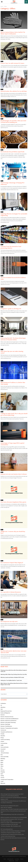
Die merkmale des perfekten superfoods (12, 152)
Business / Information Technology (8, 722)
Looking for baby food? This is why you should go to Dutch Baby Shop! (14, 414)
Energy (2, 737)
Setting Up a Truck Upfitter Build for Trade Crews (11, 680)
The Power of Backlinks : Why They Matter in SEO (11, 826)
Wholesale (3, 783)
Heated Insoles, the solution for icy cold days (14, 91)
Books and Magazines (5, 712)
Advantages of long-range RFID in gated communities (12, 444)
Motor (2, 762)
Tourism (2, 777)
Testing (2, 775)
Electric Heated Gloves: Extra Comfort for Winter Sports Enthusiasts (13, 33)
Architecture (3, 703)
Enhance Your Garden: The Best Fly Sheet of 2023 (11, 822)
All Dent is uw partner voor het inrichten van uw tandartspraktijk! (14, 817)
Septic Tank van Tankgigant (6, 807)
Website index (11, 860)
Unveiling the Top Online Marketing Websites (10, 795)
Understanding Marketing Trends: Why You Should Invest (12, 814)
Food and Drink (4, 743)
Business (3, 714)
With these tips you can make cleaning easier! (12, 352)
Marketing (3, 758)
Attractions (3, 707)
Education (3, 735)
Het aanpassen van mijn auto (9, 621)
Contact (16, 860)
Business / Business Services (7, 716)
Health (2, 745)
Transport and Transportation (7, 779)
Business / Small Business (6, 726)
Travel (2, 781)
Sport (2, 773)
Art (1, 705)
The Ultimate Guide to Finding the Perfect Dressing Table (12, 834)
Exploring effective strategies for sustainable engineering (14, 215)
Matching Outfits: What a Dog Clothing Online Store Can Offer (14, 674)
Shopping (3, 771)
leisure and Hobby (4, 756)
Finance (2, 741)
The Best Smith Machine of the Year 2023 (9, 824)
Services (2, 770)
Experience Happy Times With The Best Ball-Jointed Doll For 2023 (14, 809)
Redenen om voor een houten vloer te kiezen (14, 474)
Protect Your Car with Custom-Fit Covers (12, 63)
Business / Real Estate (5, 724)
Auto (2, 709)
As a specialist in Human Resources (11, 592)
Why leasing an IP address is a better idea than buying (13, 383)
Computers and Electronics (6, 731)
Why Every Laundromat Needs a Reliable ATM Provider (12, 677)
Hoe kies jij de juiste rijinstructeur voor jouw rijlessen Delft (13, 652)
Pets (2, 768)
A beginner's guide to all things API (11, 309)
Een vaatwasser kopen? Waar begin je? (12, 563)
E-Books (2, 733)
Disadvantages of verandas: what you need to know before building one (13, 121)
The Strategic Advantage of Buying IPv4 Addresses (12, 184)
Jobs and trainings (5, 752)
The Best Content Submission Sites (8, 836)
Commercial (3, 730)
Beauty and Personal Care (6, 711)
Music (2, 764)
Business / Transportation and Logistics (9, 728)
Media (2, 760)
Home (5, 859)
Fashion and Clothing (5, 739)
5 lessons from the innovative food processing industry (11, 247)
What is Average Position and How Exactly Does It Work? (12, 794)
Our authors (17, 859)
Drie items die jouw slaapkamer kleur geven (13, 502)
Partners (21, 859)
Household (3, 749)
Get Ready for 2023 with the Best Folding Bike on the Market (13, 830)
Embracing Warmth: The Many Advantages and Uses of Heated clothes (13, 339)
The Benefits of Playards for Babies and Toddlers (11, 832)
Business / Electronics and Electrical (8, 720)
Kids (2, 754)
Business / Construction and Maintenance (9, 718)
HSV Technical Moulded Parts (7, 829)
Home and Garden (4, 747)
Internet (2, 751)
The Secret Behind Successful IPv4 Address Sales (13, 278)
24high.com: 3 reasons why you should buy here (13, 532)
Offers (2, 30)
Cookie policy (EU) (10, 859)
